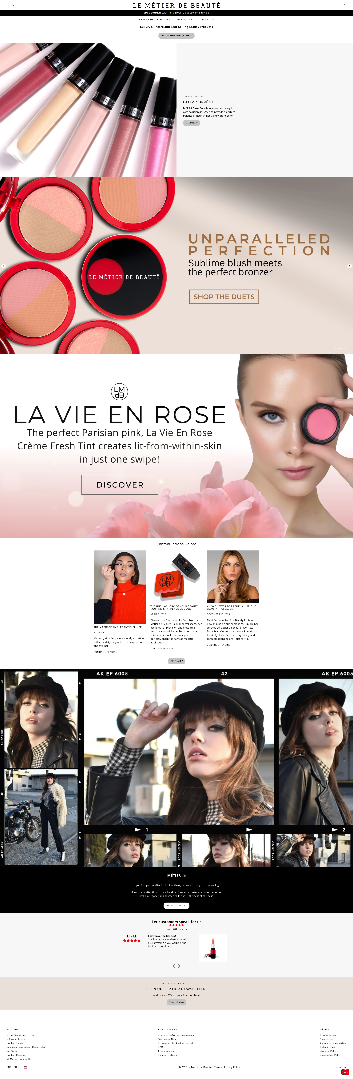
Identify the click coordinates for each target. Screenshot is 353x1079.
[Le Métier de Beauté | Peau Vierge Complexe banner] (176, 265)
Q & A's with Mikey (17, 1039)
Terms (218, 1067)
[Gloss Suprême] (88, 110)
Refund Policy (327, 1047)
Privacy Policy (232, 1067)
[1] (335, 348)
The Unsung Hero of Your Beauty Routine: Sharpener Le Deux (174, 607)
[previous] (3, 270)
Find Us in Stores (167, 1055)
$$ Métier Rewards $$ (19, 1059)
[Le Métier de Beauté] (176, 5)
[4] (345, 348)
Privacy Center (328, 1035)
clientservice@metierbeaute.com (176, 1035)
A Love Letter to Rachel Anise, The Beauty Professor (231, 607)
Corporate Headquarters (333, 1043)
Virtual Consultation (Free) (21, 1035)
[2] (339, 348)
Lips (168, 19)
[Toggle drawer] (8, 5)
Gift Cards (12, 1051)
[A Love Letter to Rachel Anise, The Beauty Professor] (233, 576)
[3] (342, 348)
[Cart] (344, 4)
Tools (192, 19)
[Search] (13, 4)
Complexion (207, 19)
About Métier (327, 1039)
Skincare (179, 19)
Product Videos (15, 1043)
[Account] (339, 4)
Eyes (159, 19)
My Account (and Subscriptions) (175, 1043)
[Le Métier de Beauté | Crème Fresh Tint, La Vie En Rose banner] (176, 446)
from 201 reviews (176, 929)
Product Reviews (16, 1055)
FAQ (160, 1047)
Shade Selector (166, 1051)
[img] (176, 925)
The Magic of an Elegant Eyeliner (118, 627)
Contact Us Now (167, 1039)
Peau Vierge (146, 19)
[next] (349, 266)
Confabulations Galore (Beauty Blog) (26, 1047)
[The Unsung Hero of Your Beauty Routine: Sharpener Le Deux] (176, 576)
